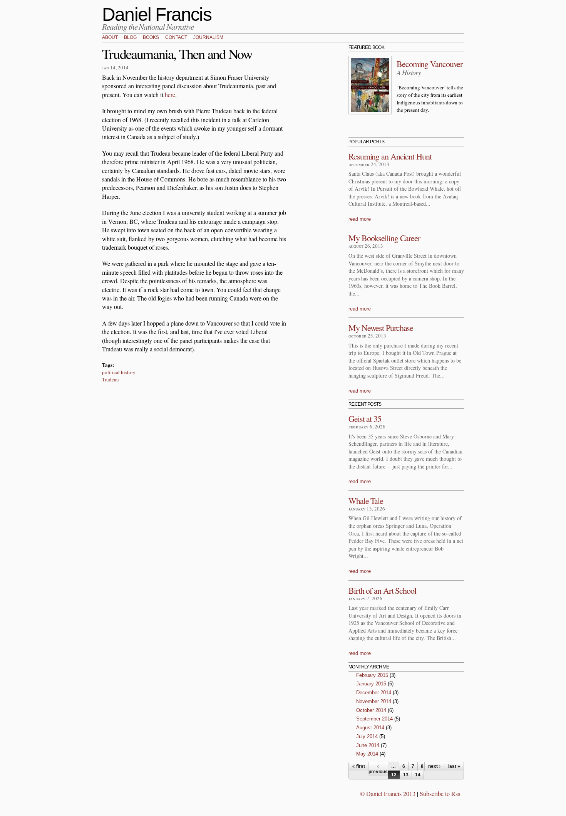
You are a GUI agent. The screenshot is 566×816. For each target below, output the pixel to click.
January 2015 (371, 684)
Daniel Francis (156, 14)
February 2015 (372, 675)
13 (406, 774)
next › (434, 766)
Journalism (208, 37)
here (170, 95)
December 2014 (373, 692)
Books (151, 37)
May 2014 (367, 754)
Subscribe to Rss (440, 793)
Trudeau (110, 379)
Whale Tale (365, 500)
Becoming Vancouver (429, 63)
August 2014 (370, 727)
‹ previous (378, 769)
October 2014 (371, 710)
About (110, 37)
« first (358, 766)
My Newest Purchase (380, 327)
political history (119, 372)
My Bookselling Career (384, 237)
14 (417, 774)
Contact (176, 37)
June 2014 (367, 745)
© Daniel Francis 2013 (387, 793)
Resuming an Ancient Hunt (390, 156)
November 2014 (373, 701)
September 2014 (374, 719)
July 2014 (367, 736)
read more (359, 219)
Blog (130, 37)
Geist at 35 (364, 418)
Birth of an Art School (382, 590)
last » (454, 766)
